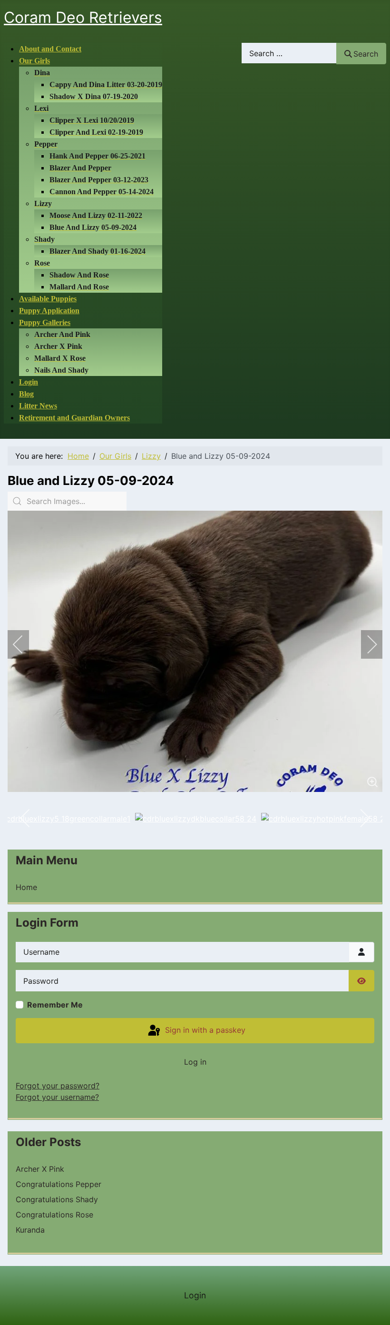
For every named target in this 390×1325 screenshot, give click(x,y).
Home (26, 887)
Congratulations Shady (57, 1199)
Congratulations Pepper (58, 1184)
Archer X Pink (40, 1169)
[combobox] (289, 53)
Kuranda (30, 1230)
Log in (195, 1062)
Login (195, 1295)
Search (365, 54)
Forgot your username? (57, 1097)
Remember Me (55, 1004)
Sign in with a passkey (204, 1030)
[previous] (24, 644)
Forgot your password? (57, 1085)
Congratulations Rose (54, 1214)
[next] (365, 644)
